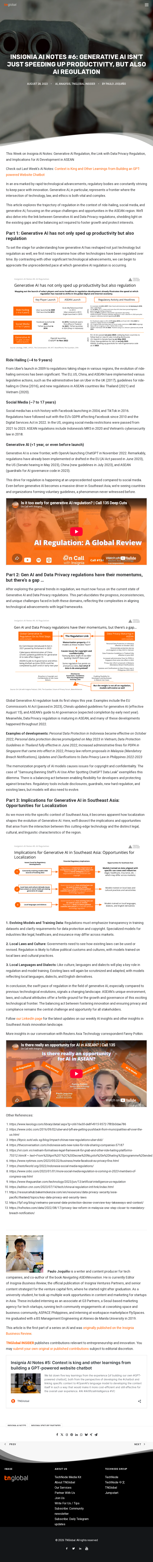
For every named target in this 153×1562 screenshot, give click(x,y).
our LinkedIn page (29, 1018)
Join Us (60, 1498)
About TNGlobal (65, 1482)
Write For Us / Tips (67, 1503)
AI (56, 83)
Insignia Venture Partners (46, 1425)
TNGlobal (111, 1487)
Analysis (65, 83)
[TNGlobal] (10, 4)
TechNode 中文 (115, 1482)
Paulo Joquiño (116, 83)
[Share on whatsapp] (81, 1434)
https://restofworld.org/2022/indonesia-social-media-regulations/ (51, 1166)
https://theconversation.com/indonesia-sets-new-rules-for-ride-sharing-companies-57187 (66, 1145)
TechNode (111, 1477)
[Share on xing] (91, 1434)
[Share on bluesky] (86, 1434)
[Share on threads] (67, 1434)
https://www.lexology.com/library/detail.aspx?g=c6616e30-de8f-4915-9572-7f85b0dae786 (67, 1124)
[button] (146, 5)
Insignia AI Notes (17, 1425)
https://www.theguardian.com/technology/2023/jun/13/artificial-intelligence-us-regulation (67, 1181)
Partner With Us (65, 1493)
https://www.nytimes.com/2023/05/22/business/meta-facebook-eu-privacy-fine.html (64, 1161)
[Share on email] (96, 1434)
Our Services (63, 1487)
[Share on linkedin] (76, 1434)
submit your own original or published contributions (51, 1349)
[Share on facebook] (57, 1434)
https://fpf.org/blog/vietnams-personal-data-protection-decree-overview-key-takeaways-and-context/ (76, 1202)
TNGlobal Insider (83, 83)
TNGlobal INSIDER (20, 1343)
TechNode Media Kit (68, 1477)
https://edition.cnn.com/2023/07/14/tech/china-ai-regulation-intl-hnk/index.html (61, 1187)
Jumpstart (111, 1493)
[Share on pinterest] (71, 1434)
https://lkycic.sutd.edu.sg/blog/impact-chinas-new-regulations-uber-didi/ (56, 1140)
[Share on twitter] (62, 1434)
